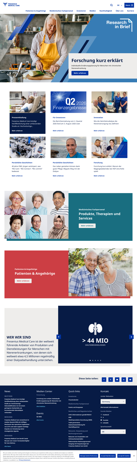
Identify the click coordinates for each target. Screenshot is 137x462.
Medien (93, 11)
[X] (110, 379)
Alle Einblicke (41, 406)
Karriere (130, 11)
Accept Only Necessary (108, 456)
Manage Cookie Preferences (88, 456)
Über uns (119, 11)
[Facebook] (104, 379)
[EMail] (130, 379)
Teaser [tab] (90, 360)
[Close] (134, 456)
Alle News (7, 446)
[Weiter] (130, 337)
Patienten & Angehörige (36, 11)
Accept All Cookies (123, 456)
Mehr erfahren (80, 73)
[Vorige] (60, 337)
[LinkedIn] (124, 379)
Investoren (81, 11)
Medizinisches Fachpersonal (61, 11)
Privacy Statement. (25, 460)
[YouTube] (117, 379)
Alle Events (40, 420)
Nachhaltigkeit (106, 11)
